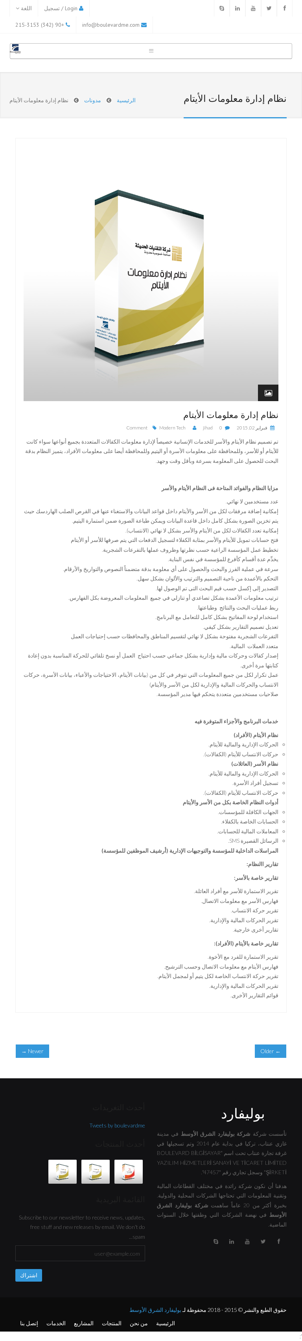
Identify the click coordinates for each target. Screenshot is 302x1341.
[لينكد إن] (231, 1241)
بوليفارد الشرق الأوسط (155, 1309)
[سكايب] (216, 1241)
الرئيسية (126, 100)
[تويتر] (263, 1241)
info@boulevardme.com (111, 24)
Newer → (32, 1051)
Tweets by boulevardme (117, 1125)
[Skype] (222, 8)
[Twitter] (269, 8)
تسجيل (52, 8)
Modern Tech (172, 428)
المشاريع (84, 1323)
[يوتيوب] (247, 1241)
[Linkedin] (237, 8)
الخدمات (56, 1323)
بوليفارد (243, 1113)
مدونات (92, 100)
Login (71, 8)
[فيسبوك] (279, 1241)
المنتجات (112, 1323)
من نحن (139, 1323)
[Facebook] (285, 8)
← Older (270, 1051)
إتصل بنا (29, 1323)
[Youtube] (253, 8)
